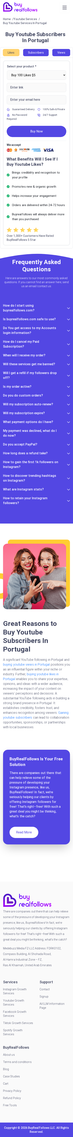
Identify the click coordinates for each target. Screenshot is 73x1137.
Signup (44, 996)
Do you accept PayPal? (20, 444)
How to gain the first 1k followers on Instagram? (30, 464)
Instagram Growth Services (15, 991)
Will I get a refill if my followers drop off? (30, 375)
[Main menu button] (64, 7)
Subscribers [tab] (36, 52)
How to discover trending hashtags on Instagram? (29, 478)
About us (9, 1054)
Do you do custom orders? (23, 395)
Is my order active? (17, 386)
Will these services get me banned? (29, 364)
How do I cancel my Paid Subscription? (21, 344)
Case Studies (11, 1076)
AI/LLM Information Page (52, 1005)
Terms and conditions (17, 1062)
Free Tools (10, 1105)
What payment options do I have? (28, 422)
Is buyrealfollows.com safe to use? (29, 319)
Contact (45, 989)
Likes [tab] (11, 52)
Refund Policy (12, 1098)
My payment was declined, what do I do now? (30, 433)
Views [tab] (61, 52)
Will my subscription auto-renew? (28, 404)
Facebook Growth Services (14, 1013)
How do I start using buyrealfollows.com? (18, 308)
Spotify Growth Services (13, 1032)
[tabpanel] (36, 153)
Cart (5, 1083)
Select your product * (21, 66)
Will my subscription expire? (24, 413)
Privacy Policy (12, 1090)
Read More (24, 832)
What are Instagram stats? (23, 489)
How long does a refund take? (25, 453)
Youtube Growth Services (13, 1002)
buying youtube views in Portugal (27, 664)
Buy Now (36, 131)
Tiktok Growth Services (18, 1023)
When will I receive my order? (24, 355)
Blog (6, 1069)
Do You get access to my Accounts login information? (29, 330)
